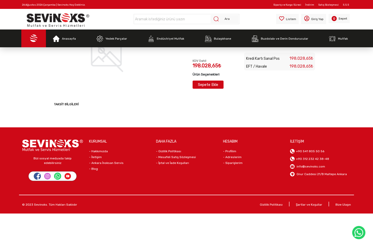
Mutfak (343, 38)
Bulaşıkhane (222, 38)
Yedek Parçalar (116, 38)
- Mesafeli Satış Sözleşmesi (176, 157)
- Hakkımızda (98, 151)
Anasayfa (69, 38)
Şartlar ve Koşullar (309, 204)
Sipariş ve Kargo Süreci (287, 4)
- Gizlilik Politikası (168, 151)
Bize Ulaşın (343, 204)
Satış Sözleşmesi (328, 4)
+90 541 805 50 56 (309, 151)
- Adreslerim (232, 157)
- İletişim (95, 157)
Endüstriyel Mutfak (170, 38)
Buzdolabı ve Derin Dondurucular (284, 38)
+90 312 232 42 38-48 (312, 159)
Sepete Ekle (208, 84)
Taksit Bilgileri (66, 104)
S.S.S (346, 4)
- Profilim (229, 151)
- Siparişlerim (233, 163)
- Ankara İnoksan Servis (106, 163)
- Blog (93, 169)
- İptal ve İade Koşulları (172, 163)
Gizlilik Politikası (271, 204)
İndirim (309, 4)
